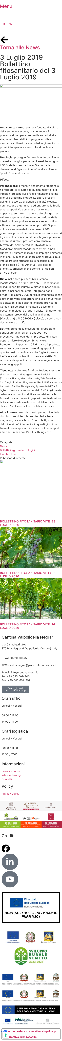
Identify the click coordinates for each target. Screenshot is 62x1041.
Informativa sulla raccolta (20, 1037)
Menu (6, 6)
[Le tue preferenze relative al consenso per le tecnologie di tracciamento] (6, 1035)
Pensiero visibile (33, 835)
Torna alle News (20, 47)
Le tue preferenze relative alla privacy (31, 1031)
